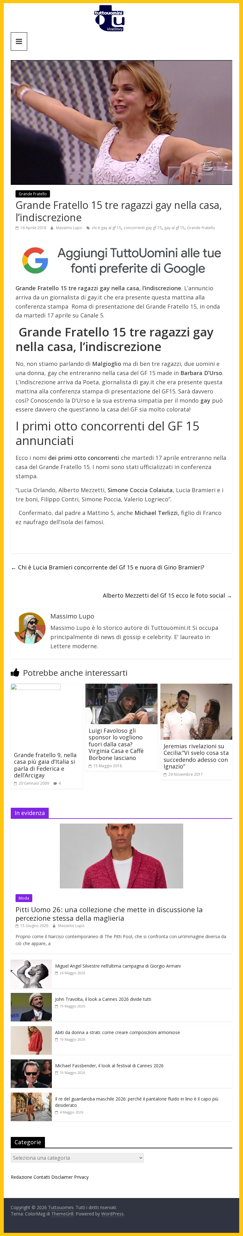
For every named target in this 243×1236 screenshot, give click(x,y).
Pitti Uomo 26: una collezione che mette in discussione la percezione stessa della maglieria (109, 913)
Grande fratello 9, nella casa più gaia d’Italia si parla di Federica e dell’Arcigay (45, 765)
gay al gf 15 (174, 227)
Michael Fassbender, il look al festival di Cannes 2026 (109, 1066)
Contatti (42, 1177)
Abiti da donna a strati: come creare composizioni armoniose (117, 1032)
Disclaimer (62, 1177)
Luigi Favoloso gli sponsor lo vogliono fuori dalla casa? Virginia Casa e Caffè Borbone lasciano (116, 744)
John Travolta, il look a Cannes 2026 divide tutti (103, 999)
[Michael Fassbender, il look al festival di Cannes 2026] (31, 1063)
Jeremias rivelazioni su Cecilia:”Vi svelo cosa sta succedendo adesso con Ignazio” (196, 756)
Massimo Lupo (69, 227)
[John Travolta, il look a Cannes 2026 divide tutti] (31, 996)
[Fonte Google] (121, 260)
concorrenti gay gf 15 (143, 227)
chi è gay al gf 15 (106, 227)
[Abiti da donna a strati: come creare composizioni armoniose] (31, 1029)
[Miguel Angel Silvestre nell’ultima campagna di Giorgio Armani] (31, 963)
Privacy (81, 1177)
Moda (24, 898)
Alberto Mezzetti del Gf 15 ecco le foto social (167, 595)
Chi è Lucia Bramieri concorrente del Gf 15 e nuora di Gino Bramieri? (107, 567)
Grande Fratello (33, 194)
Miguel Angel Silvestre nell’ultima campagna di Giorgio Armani (118, 966)
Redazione (21, 1177)
